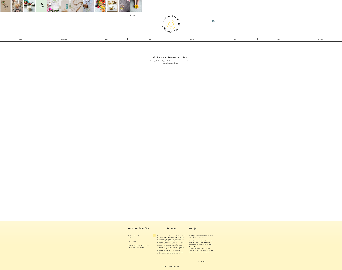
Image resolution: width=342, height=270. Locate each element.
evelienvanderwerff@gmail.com (137, 247)
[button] (213, 20)
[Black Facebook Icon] (201, 261)
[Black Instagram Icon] (204, 261)
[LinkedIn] (198, 261)
